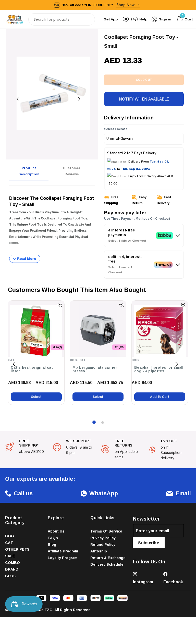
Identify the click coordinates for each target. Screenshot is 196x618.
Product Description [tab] (28, 171)
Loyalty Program (62, 557)
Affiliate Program (63, 551)
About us (56, 531)
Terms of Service (106, 531)
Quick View (59, 305)
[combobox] (61, 19)
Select (36, 397)
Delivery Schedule (107, 564)
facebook (173, 582)
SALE (10, 555)
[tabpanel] (52, 226)
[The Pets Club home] (14, 19)
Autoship (98, 551)
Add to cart (159, 397)
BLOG (10, 575)
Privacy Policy (103, 537)
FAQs (53, 537)
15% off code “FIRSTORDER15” (99, 5)
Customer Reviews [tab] (71, 171)
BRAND (11, 569)
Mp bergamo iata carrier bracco (94, 369)
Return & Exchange (108, 557)
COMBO (12, 562)
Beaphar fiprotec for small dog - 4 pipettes (158, 369)
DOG (9, 536)
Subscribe (148, 543)
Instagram (143, 582)
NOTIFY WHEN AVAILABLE (144, 99)
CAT (9, 542)
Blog (52, 544)
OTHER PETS (17, 549)
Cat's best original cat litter (32, 369)
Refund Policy (102, 544)
